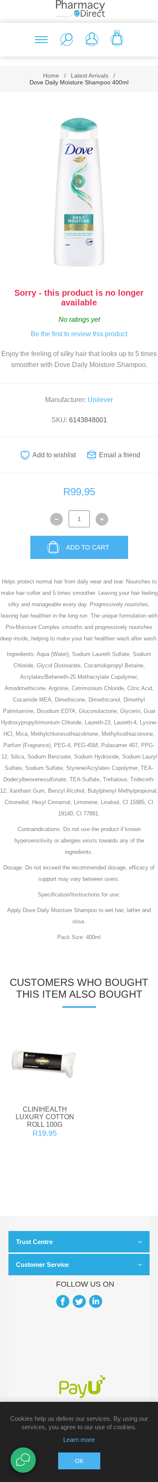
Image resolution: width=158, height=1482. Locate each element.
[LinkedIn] (95, 1301)
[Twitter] (79, 1301)
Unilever (100, 399)
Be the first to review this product (79, 333)
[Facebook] (63, 1301)
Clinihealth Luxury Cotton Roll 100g (45, 1117)
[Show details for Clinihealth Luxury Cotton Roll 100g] (45, 1062)
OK (79, 1461)
